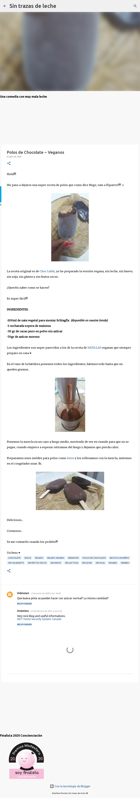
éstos (70, 458)
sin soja (100, 563)
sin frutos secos (37, 563)
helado (39, 558)
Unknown (23, 593)
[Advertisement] (17, 704)
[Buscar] (61, 6)
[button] (9, 163)
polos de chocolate (94, 558)
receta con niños (119, 558)
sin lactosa (71, 563)
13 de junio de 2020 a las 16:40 (45, 593)
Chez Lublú (47, 271)
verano (125, 563)
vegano (113, 563)
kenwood (73, 558)
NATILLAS (94, 347)
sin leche (87, 563)
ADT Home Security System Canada (39, 619)
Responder (24, 603)
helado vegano (55, 558)
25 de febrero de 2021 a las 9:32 (46, 611)
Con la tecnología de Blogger (72, 786)
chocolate (14, 558)
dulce (28, 558)
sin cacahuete (16, 563)
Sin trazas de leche (33, 6)
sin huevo (56, 563)
